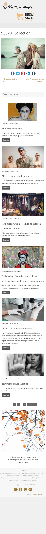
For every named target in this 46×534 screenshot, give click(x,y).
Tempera (33, 494)
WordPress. (41, 494)
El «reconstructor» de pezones (17, 176)
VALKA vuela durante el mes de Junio (35, 80)
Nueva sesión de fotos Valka (9, 80)
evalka (6, 123)
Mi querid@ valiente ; (13, 128)
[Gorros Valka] (16, 489)
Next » (32, 404)
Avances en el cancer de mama (17, 328)
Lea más (6, 140)
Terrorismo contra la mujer (15, 383)
